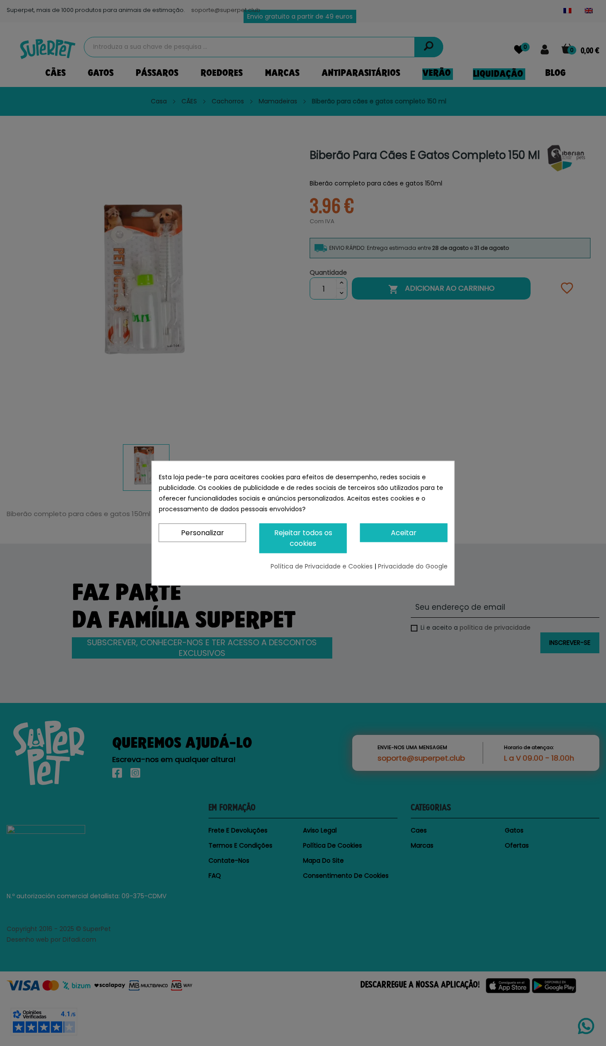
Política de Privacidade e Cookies (322, 566)
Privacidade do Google (413, 566)
